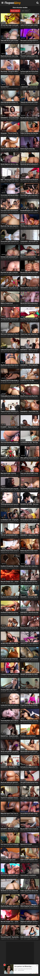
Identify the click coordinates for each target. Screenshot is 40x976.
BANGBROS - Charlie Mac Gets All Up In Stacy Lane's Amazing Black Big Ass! (29, 411)
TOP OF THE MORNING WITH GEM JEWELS (10, 535)
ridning (9, 367)
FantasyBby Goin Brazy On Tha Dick (10, 396)
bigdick (10, 413)
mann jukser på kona (26, 599)
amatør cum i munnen (13, 691)
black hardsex (24, 258)
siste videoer (25, 11)
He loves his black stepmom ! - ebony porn (10, 875)
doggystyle (13, 351)
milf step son (34, 707)
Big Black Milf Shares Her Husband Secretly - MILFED (10, 597)
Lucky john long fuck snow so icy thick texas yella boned (10, 705)
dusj (37, 691)
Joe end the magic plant (8, 859)
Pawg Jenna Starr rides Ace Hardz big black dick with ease (29, 566)
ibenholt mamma (35, 459)
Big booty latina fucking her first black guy (29, 164)
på (30, 660)
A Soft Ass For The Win (27, 380)
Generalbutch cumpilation (28, 875)
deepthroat (12, 521)
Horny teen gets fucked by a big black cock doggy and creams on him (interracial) (10, 241)
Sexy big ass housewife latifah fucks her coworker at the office (29, 319)
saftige (9, 398)
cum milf (31, 506)
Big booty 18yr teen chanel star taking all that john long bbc (10, 226)
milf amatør (12, 722)
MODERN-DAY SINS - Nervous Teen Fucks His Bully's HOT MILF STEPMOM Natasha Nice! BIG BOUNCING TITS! (29, 504)
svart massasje (24, 490)
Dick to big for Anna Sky (27, 149)
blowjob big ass (9, 923)
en (21, 42)
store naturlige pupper (31, 73)
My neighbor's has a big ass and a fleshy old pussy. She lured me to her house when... (29, 427)
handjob (22, 58)
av (21, 27)
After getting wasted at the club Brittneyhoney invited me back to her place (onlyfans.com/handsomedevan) (29, 458)
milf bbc (22, 289)
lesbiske (3, 181)
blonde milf (23, 676)
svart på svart (5, 289)
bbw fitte (3, 27)
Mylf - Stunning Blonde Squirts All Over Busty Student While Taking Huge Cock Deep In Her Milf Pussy (10, 179)
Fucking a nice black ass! (28, 736)
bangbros (23, 367)
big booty (3, 506)
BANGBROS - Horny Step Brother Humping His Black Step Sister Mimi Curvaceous (10, 458)
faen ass (3, 166)
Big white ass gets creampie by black (10, 272)
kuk (19, 707)
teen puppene (28, 939)
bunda (30, 351)
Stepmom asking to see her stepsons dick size (29, 921)
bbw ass (9, 27)
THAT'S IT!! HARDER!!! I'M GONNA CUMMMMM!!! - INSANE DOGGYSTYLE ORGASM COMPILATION (10, 798)
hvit (13, 336)
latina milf (23, 197)
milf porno (30, 815)
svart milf (3, 877)
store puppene (24, 753)
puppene (10, 490)
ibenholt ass (24, 382)
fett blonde (4, 42)
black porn (13, 320)
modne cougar (18, 73)
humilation (32, 58)
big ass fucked (7, 382)
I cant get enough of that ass (9, 659)
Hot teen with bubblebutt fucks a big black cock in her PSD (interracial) (10, 257)
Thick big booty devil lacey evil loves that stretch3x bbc (10, 504)
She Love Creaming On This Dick (10, 334)
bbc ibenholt (17, 506)
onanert (22, 629)
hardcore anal (33, 258)
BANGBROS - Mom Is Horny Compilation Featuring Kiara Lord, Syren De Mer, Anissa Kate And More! (29, 349)
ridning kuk (8, 629)
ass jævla (37, 305)
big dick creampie (6, 784)
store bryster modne (32, 88)
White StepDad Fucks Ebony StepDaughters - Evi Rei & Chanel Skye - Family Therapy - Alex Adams (29, 906)
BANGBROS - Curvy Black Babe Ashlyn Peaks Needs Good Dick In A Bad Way (10, 118)
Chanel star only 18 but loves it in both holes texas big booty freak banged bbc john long (29, 334)
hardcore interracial (6, 753)
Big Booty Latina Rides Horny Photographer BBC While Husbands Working (10, 365)
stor (27, 58)
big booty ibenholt (28, 722)
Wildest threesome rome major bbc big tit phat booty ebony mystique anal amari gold (29, 720)
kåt (39, 351)
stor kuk (32, 119)
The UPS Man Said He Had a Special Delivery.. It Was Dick (29, 488)
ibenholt (31, 135)
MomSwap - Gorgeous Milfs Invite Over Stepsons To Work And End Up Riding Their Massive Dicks (10, 71)
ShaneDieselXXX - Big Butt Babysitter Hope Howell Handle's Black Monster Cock (10, 937)
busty (22, 413)
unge (27, 459)
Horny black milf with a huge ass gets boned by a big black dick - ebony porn (29, 813)
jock (21, 830)
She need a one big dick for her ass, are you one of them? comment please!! (29, 40)
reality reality (34, 181)
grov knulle (4, 413)
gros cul (35, 351)
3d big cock (4, 583)
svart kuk (3, 119)
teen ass (3, 243)
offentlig (12, 568)
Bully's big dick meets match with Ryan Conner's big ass (29, 550)
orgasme (35, 799)
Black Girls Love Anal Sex (28, 257)
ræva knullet (27, 923)
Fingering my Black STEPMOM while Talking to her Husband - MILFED (29, 705)
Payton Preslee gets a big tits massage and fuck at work (10, 488)
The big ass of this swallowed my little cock (29, 226)
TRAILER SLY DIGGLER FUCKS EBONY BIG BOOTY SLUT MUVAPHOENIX (29, 102)
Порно (9, 3)
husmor (22, 320)
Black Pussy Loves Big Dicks (29, 396)
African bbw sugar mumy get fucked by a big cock (10, 25)
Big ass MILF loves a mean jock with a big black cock (29, 829)
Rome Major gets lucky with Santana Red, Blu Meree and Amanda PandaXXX (29, 195)
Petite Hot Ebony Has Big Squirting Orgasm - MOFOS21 (29, 133)
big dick (22, 73)
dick (34, 42)
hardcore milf (24, 506)
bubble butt (11, 660)
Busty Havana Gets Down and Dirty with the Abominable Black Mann (29, 628)
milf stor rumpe (31, 197)
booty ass (17, 119)
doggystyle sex (5, 552)
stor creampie (15, 537)
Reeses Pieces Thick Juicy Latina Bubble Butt (10, 550)
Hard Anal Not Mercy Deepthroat (10, 442)
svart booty (23, 212)
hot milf (22, 645)
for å (36, 428)
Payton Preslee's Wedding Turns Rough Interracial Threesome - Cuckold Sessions (10, 411)
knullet (10, 42)
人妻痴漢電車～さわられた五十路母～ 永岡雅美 (29, 87)
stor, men (26, 336)
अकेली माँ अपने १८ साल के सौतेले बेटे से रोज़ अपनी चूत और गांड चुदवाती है (29, 643)
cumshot (3, 336)
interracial (7, 150)
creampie (18, 305)
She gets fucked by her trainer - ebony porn (29, 782)
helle (13, 181)
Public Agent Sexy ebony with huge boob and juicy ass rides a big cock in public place (29, 890)
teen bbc (11, 228)
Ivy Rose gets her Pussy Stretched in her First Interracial (29, 71)
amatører (3, 691)
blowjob (26, 135)
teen (21, 939)
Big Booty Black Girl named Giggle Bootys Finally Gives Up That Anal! (10, 906)
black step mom (25, 707)
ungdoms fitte (24, 274)
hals (10, 738)
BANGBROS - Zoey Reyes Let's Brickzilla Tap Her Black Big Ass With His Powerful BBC (10, 288)
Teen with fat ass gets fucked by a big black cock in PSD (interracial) (10, 40)
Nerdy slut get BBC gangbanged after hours (10, 751)
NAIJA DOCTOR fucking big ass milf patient (29, 303)
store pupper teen (6, 861)
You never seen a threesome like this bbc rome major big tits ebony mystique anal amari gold (10, 210)
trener (28, 367)
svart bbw (4, 475)
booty (26, 413)
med (2, 258)
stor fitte (14, 27)
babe (21, 614)
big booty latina (12, 58)
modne (11, 73)
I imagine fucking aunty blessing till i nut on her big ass (10, 674)
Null (21, 336)
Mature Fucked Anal (7, 303)
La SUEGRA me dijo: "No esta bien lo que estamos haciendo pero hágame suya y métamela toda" (29, 442)
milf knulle (35, 243)
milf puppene (5, 73)
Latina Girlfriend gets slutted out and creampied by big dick (29, 25)
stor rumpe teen (13, 197)
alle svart (17, 228)
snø (2, 707)
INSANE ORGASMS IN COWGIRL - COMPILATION (29, 674)
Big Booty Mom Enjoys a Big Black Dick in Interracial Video (29, 118)
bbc (2, 212)
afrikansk (33, 320)
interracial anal (24, 877)
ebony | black (4, 104)
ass (2, 320)
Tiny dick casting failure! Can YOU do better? (29, 56)
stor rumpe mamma (12, 166)
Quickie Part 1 (5, 87)
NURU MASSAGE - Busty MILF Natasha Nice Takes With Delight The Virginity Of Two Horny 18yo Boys (29, 937)
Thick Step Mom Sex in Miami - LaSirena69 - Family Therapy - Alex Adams (10, 720)
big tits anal (6, 212)
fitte (21, 846)
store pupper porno (14, 104)
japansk (22, 88)
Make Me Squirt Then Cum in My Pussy (10, 813)
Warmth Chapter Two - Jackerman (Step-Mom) (10, 921)
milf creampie (5, 568)
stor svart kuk (24, 150)
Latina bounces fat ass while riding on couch (10, 349)
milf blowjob (11, 583)
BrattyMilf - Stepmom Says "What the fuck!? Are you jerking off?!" (10, 427)
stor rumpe (15, 42)
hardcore (23, 459)
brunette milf (19, 428)
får (32, 289)
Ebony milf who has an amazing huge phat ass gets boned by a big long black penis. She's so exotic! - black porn (29, 288)
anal (27, 738)
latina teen (31, 444)
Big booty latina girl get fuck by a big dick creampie (10, 782)
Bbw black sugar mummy (8, 473)
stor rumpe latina (27, 27)
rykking (3, 428)
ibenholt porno (24, 104)
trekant (26, 908)
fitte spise (35, 676)
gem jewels (12, 892)
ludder (2, 629)
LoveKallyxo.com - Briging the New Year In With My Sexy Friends (10, 519)
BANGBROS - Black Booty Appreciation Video (29, 612)
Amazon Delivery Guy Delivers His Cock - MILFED (29, 690)
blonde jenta (4, 738)
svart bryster (24, 691)
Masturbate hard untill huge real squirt (29, 751)
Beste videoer (15, 11)
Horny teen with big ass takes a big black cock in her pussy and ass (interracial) (10, 195)
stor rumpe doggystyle (7, 274)
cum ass (3, 846)
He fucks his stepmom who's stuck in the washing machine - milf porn (29, 767)
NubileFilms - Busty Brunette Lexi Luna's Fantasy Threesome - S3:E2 (10, 736)
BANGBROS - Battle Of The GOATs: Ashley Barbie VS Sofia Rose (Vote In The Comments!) (29, 535)
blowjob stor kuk (5, 537)
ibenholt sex (13, 552)
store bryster (29, 629)
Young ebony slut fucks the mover (10, 628)
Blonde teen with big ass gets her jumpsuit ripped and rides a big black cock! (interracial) (29, 272)
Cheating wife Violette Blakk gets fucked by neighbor (10, 380)
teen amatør (4, 197)
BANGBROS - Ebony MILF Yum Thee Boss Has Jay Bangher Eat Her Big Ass (10, 767)
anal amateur (5, 614)
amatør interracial (16, 150)
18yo (18, 629)
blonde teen (4, 58)
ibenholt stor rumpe (16, 599)
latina (5, 351)
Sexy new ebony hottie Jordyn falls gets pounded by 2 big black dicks (29, 473)
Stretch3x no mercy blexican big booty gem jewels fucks (10, 890)
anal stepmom (10, 305)
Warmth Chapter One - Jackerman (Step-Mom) (10, 581)
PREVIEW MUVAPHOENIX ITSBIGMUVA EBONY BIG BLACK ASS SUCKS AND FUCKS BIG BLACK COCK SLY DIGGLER (10, 102)
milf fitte (8, 181)
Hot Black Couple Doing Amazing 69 (10, 612)
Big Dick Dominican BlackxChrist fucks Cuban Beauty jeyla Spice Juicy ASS (29, 179)
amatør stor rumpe (12, 88)
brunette (32, 490)
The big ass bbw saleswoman (10, 319)
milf (8, 351)
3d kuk (3, 923)
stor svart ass (33, 104)
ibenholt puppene (33, 212)
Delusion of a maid (26, 844)
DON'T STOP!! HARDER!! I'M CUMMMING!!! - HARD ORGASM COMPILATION (29, 859)
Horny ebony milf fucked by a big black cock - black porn (29, 519)
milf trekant (35, 923)
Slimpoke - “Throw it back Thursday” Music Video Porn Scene (10, 133)
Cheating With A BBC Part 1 (9, 690)
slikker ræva (15, 738)
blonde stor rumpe (25, 243)
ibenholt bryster (30, 784)
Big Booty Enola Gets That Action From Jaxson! (10, 149)
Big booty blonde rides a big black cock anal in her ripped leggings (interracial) (10, 56)
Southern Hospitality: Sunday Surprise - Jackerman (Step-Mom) (10, 566)
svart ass (3, 88)
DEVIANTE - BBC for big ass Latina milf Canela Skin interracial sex (10, 829)
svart (37, 42)
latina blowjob (5, 722)
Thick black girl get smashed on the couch (29, 659)
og (33, 428)
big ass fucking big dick (27, 552)
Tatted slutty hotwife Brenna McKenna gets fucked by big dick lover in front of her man (29, 581)
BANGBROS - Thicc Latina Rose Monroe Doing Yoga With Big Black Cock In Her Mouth (29, 365)
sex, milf (30, 521)
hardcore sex (13, 908)
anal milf (3, 305)
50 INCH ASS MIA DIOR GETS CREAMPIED (10, 643)
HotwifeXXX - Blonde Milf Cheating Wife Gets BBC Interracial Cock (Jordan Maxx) (29, 241)
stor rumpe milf (25, 119)
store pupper (24, 351)
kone (8, 599)
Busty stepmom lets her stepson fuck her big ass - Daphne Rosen (10, 164)
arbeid (17, 490)
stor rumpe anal (19, 274)
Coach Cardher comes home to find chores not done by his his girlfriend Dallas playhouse (29, 798)
